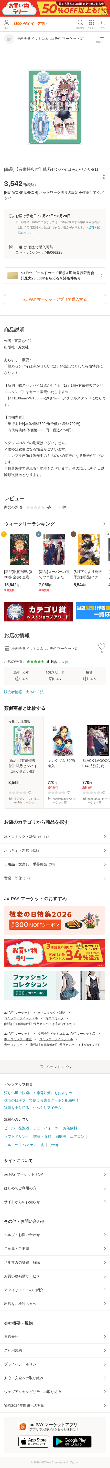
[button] (103, 177)
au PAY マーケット (17, 1012)
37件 (64, 662)
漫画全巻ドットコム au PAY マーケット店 (66, 1033)
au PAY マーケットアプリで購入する (55, 299)
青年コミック (54, 1018)
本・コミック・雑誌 (51, 1012)
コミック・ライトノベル (21, 1018)
